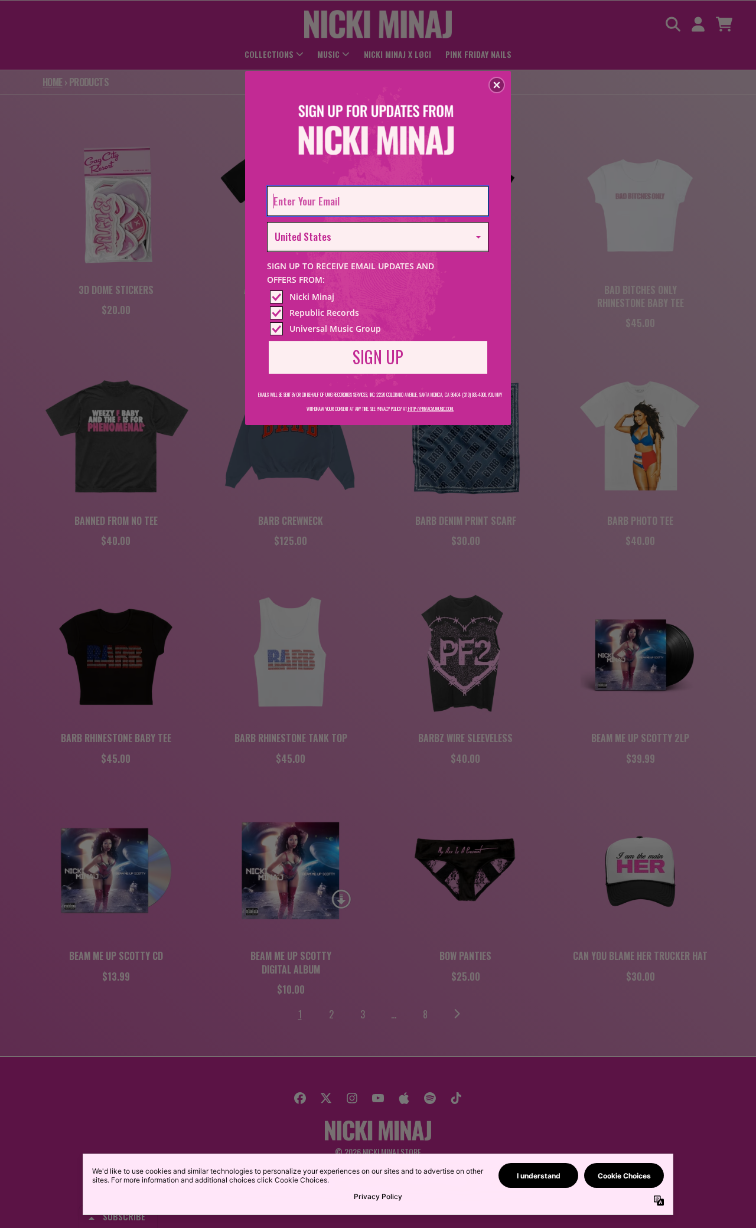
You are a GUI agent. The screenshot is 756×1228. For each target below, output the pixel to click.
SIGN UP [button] (378, 357)
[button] (497, 85)
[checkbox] (379, 296)
